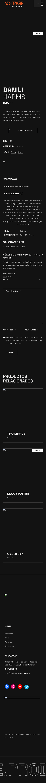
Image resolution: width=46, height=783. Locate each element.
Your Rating (9, 273)
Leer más (23, 470)
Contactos (9, 646)
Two (16, 434)
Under (15, 554)
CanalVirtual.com (17, 735)
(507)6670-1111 (11, 669)
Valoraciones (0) (13, 193)
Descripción (10, 179)
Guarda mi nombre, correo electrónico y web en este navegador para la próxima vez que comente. (23, 340)
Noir (20, 152)
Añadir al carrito (25, 130)
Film (13, 152)
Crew (7, 638)
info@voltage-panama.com (17, 673)
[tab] (10, 180)
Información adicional (17, 186)
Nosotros (9, 633)
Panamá (8, 642)
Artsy (20, 146)
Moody (18, 494)
